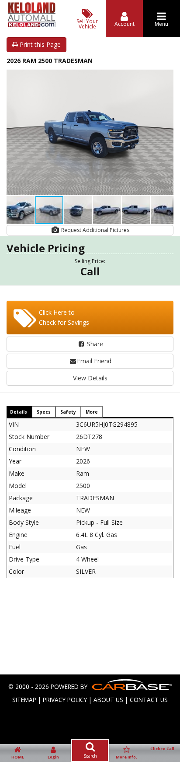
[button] (166, 77)
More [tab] (92, 412)
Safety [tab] (68, 412)
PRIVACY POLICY (65, 699)
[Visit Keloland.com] (31, 24)
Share (94, 344)
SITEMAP (24, 699)
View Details (90, 378)
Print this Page (39, 44)
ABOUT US (108, 699)
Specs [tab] (44, 412)
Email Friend (94, 361)
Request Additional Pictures (94, 230)
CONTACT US (149, 699)
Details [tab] (18, 412)
